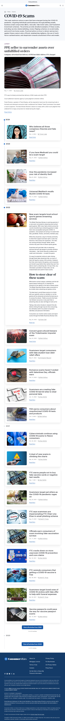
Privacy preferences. (32, 1)
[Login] (63, 5)
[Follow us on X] (11, 673)
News (9, 11)
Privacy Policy (50, 658)
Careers (31, 668)
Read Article (8, 112)
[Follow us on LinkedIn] (14, 673)
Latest (7, 43)
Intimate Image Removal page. (37, 714)
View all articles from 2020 (32, 644)
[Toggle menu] (2, 5)
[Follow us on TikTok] (9, 673)
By (18, 90)
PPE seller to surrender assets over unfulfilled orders (29, 49)
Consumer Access (14, 688)
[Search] (60, 5)
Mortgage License (34, 661)
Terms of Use (33, 665)
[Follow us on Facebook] (5, 673)
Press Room (49, 668)
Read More (32, 160)
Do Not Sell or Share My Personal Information (36, 672)
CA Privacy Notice (51, 665)
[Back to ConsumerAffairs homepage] (5, 12)
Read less (32, 322)
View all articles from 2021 (32, 627)
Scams (14, 11)
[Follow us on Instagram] (7, 673)
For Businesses (50, 661)
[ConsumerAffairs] (32, 5)
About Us (32, 658)
